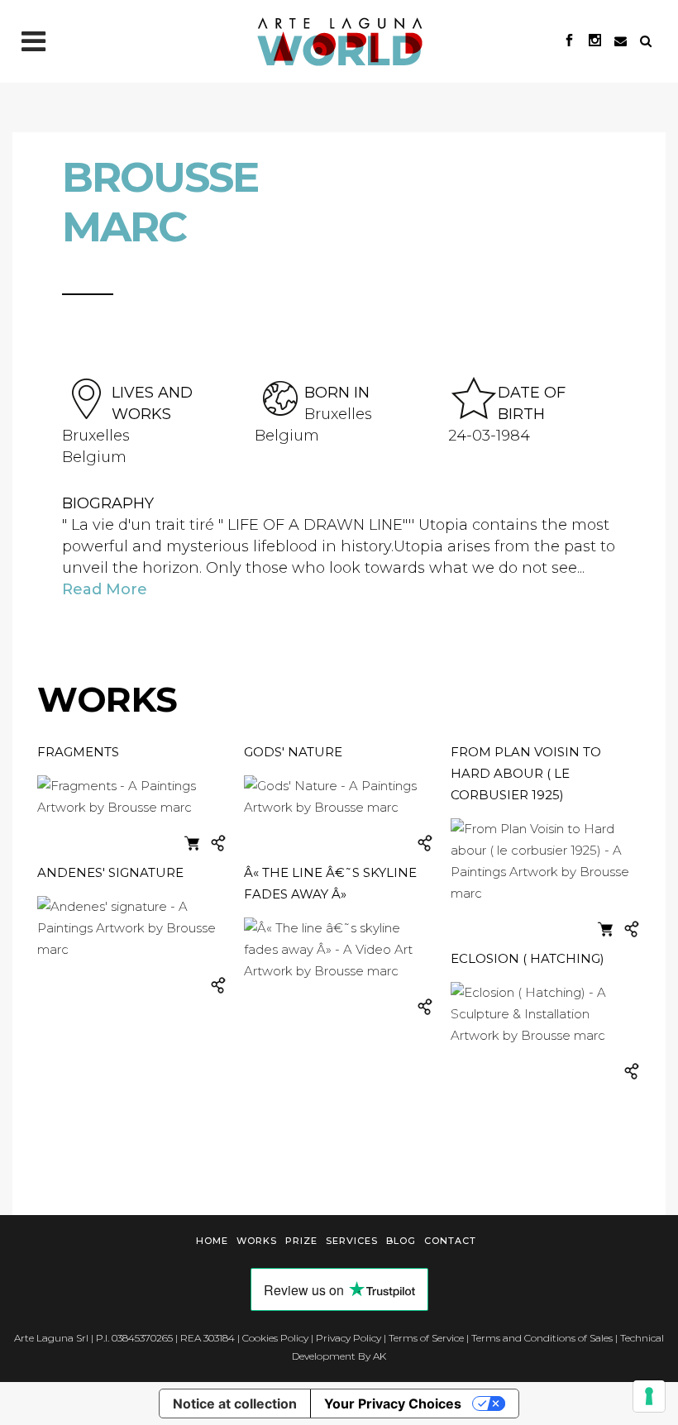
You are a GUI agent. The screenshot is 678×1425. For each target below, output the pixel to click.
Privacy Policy (348, 1338)
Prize (301, 1240)
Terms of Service (426, 1338)
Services (352, 1240)
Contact (450, 1240)
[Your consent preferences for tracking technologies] (649, 1396)
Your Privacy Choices (392, 1403)
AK (379, 1356)
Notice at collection (235, 1403)
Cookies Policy (275, 1338)
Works (256, 1240)
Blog (401, 1240)
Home (212, 1240)
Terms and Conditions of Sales (542, 1338)
